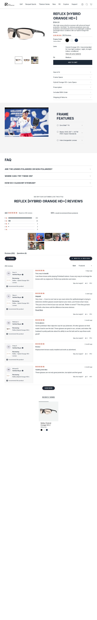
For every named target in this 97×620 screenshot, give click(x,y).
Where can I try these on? (19, 176)
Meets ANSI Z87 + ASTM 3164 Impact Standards (69, 133)
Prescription (57, 87)
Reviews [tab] (10, 253)
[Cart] (91, 4)
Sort (74, 266)
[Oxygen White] (44, 430)
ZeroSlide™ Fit (64, 125)
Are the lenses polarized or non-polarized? (28, 169)
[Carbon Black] (41, 430)
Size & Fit (56, 72)
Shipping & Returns (60, 97)
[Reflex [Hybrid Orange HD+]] (48, 411)
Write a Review (83, 259)
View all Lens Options (73, 54)
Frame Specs (58, 77)
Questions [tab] (22, 253)
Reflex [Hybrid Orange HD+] (20, 330)
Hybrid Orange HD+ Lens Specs (65, 82)
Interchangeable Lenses (68, 140)
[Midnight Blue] (47, 430)
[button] (21, 4)
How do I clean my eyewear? (20, 183)
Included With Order (60, 92)
